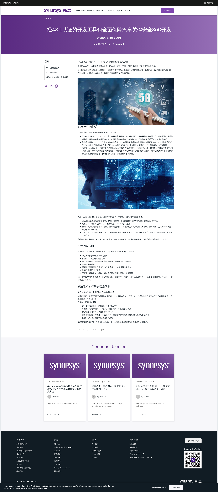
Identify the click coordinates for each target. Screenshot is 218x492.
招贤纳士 (95, 447)
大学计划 (57, 464)
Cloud (104, 330)
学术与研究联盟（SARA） (63, 447)
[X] (17, 481)
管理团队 (19, 464)
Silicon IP (161, 403)
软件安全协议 (134, 451)
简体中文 (210, 3)
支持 (118, 10)
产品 (110, 10)
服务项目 (57, 444)
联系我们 (57, 454)
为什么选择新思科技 (84, 10)
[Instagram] (32, 481)
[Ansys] (16, 3)
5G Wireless (95, 330)
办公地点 (19, 457)
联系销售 (167, 10)
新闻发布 (57, 457)
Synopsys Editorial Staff (109, 37)
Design (54, 403)
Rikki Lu (58, 396)
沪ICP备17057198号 (137, 454)
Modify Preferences (159, 487)
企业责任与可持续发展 (24, 451)
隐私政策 (133, 444)
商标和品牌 (133, 447)
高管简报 (57, 461)
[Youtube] (28, 481)
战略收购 (19, 471)
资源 (126, 10)
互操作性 (57, 451)
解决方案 (100, 10)
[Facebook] (24, 481)
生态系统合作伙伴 (22, 461)
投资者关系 (20, 454)
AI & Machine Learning (108, 403)
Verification (73, 403)
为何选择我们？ (22, 444)
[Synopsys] (7, 3)
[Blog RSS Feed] (35, 481)
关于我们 (95, 444)
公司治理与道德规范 (23, 468)
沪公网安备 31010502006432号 (141, 457)
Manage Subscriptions (62, 468)
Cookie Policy (42, 488)
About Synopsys (84, 330)
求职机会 (19, 447)
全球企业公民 (96, 451)
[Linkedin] (21, 481)
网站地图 (57, 471)
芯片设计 (47, 19)
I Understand (176, 487)
